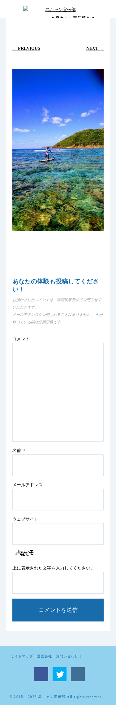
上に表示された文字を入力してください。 (53, 568)
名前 (19, 450)
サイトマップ (22, 656)
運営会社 (44, 656)
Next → (95, 48)
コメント (21, 339)
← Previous (26, 48)
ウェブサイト (25, 519)
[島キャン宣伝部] (58, 9)
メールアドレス (27, 485)
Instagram (78, 674)
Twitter (60, 674)
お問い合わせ (67, 656)
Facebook (41, 674)
